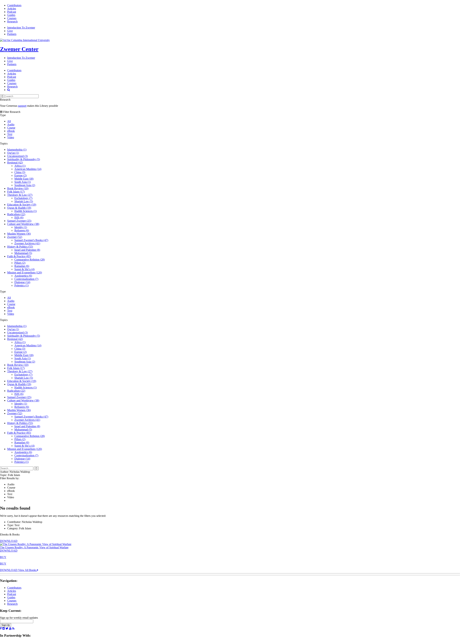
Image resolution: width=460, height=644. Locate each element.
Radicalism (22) (16, 214)
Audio (10, 124)
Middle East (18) (23, 178)
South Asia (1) (22, 181)
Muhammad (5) (23, 253)
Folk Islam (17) (16, 191)
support (22, 105)
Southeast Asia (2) (24, 185)
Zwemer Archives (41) (27, 243)
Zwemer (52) (14, 236)
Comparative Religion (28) (29, 259)
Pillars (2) (19, 262)
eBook (11, 130)
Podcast (11, 11)
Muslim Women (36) (19, 233)
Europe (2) (20, 175)
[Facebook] (1, 628)
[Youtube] (10, 628)
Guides (11, 15)
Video (10, 137)
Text (9, 134)
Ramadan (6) (21, 266)
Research (12, 21)
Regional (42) (15, 162)
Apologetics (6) (23, 275)
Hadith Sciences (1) (25, 211)
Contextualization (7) (26, 278)
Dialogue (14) (22, 282)
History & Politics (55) (20, 246)
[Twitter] (7, 628)
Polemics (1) (21, 285)
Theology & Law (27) (19, 194)
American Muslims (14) (27, 169)
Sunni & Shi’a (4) (24, 269)
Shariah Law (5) (23, 201)
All (9, 121)
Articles (11, 8)
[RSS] (13, 628)
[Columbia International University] (25, 40)
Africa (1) (20, 165)
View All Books (27, 570)
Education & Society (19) (21, 204)
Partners (11, 34)
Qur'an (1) (13, 152)
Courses (11, 18)
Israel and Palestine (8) (27, 249)
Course (11, 127)
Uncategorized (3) (17, 156)
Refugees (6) (21, 230)
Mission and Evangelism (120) (24, 272)
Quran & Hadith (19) (19, 207)
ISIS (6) (18, 217)
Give (10, 30)
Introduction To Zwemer (21, 27)
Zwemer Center (19, 49)
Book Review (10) (17, 188)
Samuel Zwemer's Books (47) (31, 240)
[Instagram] (3, 628)
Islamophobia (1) (16, 149)
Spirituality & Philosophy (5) (23, 159)
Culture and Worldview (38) (23, 224)
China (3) (19, 172)
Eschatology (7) (23, 198)
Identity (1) (20, 227)
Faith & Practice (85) (19, 256)
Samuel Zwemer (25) (19, 220)
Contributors (14, 5)
